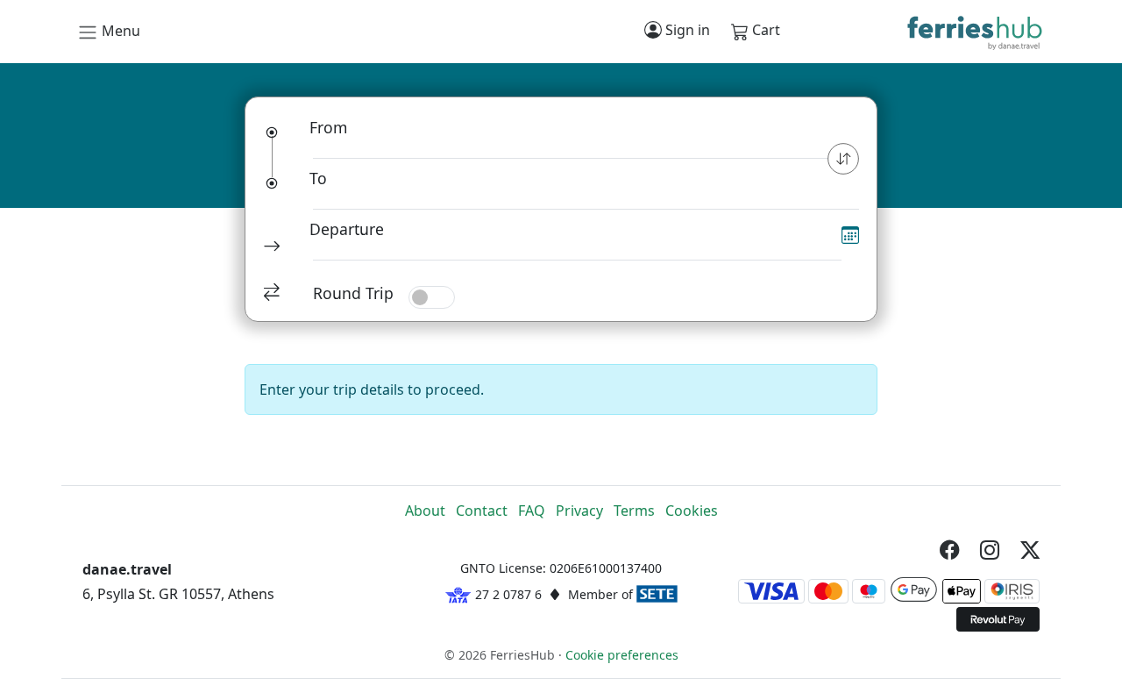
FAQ (531, 510)
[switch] (431, 297)
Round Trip (353, 293)
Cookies (691, 510)
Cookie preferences (621, 654)
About (425, 510)
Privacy (579, 510)
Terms (634, 510)
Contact (482, 510)
